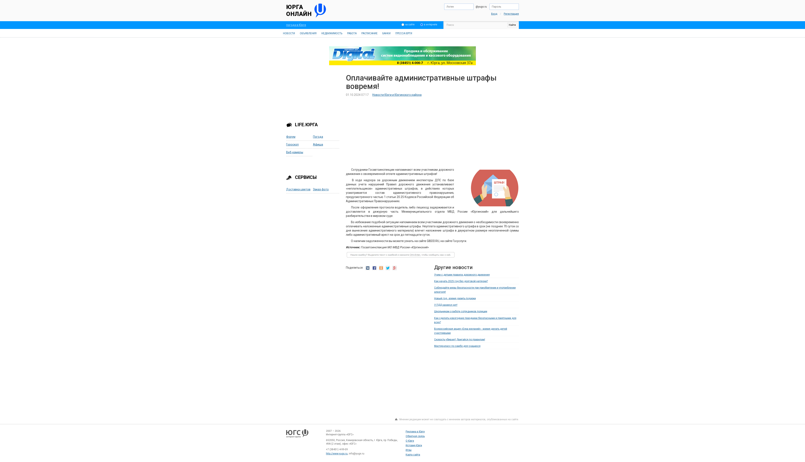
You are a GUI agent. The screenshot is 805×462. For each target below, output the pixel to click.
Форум (290, 136)
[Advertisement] (313, 95)
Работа (352, 33)
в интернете (430, 24)
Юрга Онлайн (299, 11)
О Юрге (410, 440)
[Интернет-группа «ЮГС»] (297, 435)
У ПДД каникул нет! (445, 304)
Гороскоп (292, 144)
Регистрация (511, 13)
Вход (494, 13)
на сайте (409, 24)
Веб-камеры (294, 152)
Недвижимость (331, 33)
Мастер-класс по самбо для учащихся (457, 346)
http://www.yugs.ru (337, 453)
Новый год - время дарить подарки (455, 298)
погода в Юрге (296, 25)
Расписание (369, 33)
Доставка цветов (298, 189)
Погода (318, 136)
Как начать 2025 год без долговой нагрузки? (461, 281)
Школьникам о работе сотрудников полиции (460, 311)
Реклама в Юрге (415, 431)
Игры (409, 450)
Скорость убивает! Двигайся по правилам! (459, 339)
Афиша (318, 144)
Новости (289, 33)
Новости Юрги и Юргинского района (397, 94)
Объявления (308, 33)
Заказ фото (321, 189)
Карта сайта (413, 454)
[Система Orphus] (400, 256)
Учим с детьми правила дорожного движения (462, 274)
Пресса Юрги (403, 33)
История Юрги (414, 445)
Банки (386, 33)
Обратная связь (415, 436)
